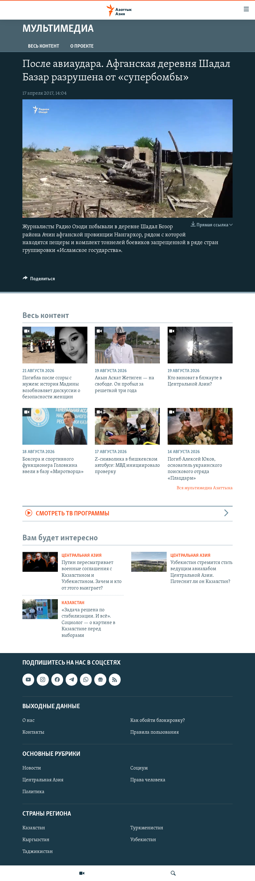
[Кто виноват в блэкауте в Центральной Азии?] (200, 345)
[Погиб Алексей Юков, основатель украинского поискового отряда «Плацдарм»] (200, 426)
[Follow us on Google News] (100, 679)
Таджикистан (37, 851)
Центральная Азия (82, 555)
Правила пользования (154, 732)
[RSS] (115, 679)
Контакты (33, 732)
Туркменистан (146, 828)
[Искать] (173, 873)
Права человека (147, 780)
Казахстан (73, 603)
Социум (139, 768)
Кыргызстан (35, 839)
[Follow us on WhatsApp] (86, 679)
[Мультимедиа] (81, 873)
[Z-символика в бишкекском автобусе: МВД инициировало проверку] (127, 426)
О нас (28, 720)
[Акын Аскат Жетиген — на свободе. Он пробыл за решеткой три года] (127, 345)
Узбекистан (143, 839)
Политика (33, 792)
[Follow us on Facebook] (57, 679)
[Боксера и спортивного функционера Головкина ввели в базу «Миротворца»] (54, 426)
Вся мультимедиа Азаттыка (205, 488)
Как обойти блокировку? (157, 720)
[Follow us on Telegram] (71, 679)
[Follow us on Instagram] (43, 679)
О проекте (82, 46)
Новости (31, 768)
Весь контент (43, 46)
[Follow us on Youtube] (28, 679)
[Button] (39, 280)
